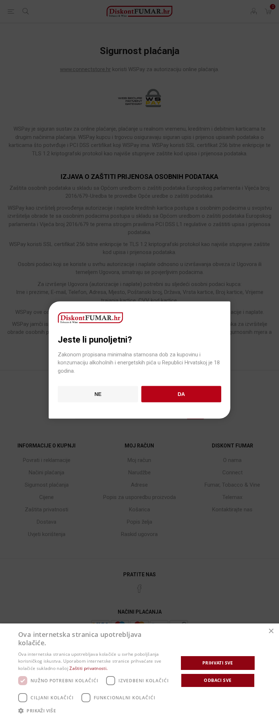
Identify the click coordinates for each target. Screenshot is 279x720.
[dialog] (139, 671)
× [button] (271, 631)
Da (181, 394)
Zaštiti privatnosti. (88, 668)
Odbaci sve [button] (217, 680)
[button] (96, 710)
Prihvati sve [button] (217, 663)
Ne (97, 394)
